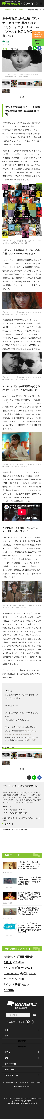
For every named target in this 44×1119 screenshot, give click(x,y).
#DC (21, 979)
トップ (7, 1030)
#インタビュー (14, 967)
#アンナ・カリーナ (30, 731)
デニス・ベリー (18, 810)
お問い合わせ (35, 1082)
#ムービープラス (11, 974)
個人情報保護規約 (9, 1082)
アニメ (7, 1058)
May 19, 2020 (32, 740)
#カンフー (26, 985)
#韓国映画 (18, 962)
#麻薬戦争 (9, 956)
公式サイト (9, 824)
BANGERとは (11, 1075)
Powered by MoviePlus (21, 1087)
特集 (7, 1035)
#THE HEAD (24, 956)
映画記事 (22, 1041)
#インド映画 (12, 984)
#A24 (28, 967)
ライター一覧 (10, 1064)
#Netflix (9, 990)
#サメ (8, 962)
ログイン (37, 28)
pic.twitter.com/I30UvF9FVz (22, 734)
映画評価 (22, 1046)
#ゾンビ (32, 974)
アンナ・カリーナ (19, 813)
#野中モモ (14, 49)
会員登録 (38, 35)
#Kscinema (8, 734)
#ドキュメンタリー (19, 829)
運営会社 (23, 1082)
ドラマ (7, 1052)
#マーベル (11, 978)
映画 (7, 42)
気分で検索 (37, 42)
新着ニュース (10, 1069)
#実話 (24, 973)
